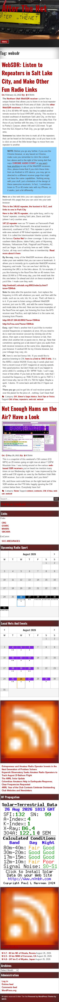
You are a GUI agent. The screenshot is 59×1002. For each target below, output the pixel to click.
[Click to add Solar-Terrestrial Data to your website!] (29, 843)
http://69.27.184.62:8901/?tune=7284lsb (21, 320)
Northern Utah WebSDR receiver (22, 98)
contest (29, 491)
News (16, 491)
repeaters (23, 399)
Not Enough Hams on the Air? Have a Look (29, 412)
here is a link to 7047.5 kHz (38, 359)
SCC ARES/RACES (11, 541)
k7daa (15, 399)
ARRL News (7, 760)
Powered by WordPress (37, 996)
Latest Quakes (9, 947)
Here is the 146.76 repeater (15, 213)
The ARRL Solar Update (13, 778)
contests (38, 491)
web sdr (32, 399)
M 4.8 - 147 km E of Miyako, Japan (18, 959)
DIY (15, 397)
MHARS (5, 529)
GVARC (5, 526)
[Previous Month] (4, 554)
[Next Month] (55, 554)
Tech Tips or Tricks (46, 397)
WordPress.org (9, 990)
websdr (40, 399)
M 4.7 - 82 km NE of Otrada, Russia (19, 953)
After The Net (24, 8)
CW (10, 399)
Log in (5, 981)
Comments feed (9, 987)
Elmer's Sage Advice (27, 397)
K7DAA (31, 95)
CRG (4, 523)
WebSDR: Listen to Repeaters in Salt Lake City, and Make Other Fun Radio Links (27, 77)
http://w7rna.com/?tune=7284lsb (18, 324)
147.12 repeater (10, 223)
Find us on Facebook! (13, 504)
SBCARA (6, 532)
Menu (4, 42)
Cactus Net (18, 238)
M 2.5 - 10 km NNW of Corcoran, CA (19, 956)
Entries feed (7, 984)
